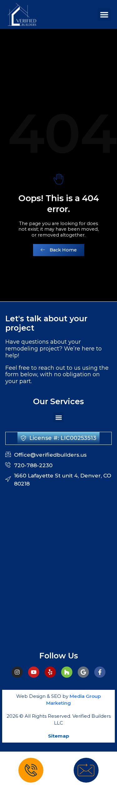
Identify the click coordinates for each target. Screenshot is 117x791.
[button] (104, 14)
